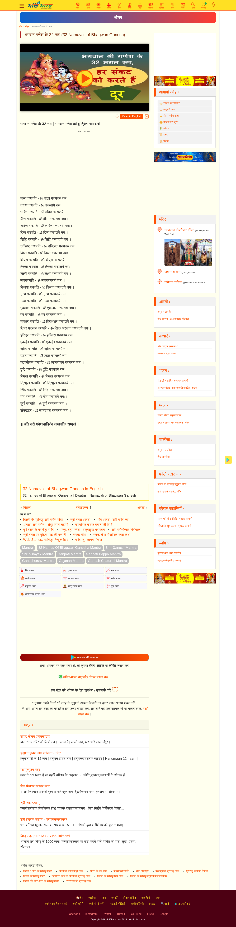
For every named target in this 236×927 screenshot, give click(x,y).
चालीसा (92, 897)
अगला (141, 507)
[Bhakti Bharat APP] (228, 459)
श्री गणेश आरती (80, 519)
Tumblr (121, 913)
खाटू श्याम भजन (75, 586)
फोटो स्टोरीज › (170, 474)
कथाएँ (114, 897)
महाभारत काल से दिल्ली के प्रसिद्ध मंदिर (71, 876)
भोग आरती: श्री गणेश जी (113, 519)
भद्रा (165, 134)
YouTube (136, 913)
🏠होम (79, 897)
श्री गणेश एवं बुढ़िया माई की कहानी (44, 535)
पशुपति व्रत (169, 109)
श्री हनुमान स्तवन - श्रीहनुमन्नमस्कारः (44, 819)
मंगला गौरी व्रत (170, 122)
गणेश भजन (116, 578)
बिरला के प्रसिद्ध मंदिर (34, 876)
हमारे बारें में (78, 903)
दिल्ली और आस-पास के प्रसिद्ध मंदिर (41, 881)
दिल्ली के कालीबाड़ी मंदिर (71, 871)
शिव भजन (29, 570)
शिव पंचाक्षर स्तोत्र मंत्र (35, 786)
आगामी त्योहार (169, 92)
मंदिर (162, 219)
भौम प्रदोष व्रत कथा (168, 346)
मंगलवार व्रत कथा (167, 353)
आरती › (164, 301)
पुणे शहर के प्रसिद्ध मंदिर (38, 529)
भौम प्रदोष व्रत (171, 115)
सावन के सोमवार (171, 103)
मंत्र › (28, 724)
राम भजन (115, 570)
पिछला (27, 507)
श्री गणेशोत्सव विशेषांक (126, 529)
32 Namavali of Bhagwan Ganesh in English (63, 488)
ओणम (118, 17)
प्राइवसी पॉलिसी (117, 903)
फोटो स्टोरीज (129, 897)
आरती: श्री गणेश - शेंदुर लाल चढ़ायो (45, 524)
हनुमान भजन (30, 586)
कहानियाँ (145, 897)
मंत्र (27, 26)
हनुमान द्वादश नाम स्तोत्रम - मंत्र (40, 753)
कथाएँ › (164, 336)
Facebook (74, 913)
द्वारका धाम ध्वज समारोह (169, 553)
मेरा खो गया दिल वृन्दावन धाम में (173, 380)
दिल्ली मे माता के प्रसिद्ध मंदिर (37, 871)
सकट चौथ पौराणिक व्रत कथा (111, 535)
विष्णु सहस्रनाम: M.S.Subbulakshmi (45, 836)
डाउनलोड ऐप (184, 903)
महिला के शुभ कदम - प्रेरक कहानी (174, 525)
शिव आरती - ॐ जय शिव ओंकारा (173, 319)
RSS (152, 903)
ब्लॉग (157, 897)
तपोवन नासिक (173, 282)
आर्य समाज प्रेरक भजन (35, 594)
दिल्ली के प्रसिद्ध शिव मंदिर (110, 876)
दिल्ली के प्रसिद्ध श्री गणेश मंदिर (43, 519)
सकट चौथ (79, 535)
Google (163, 913)
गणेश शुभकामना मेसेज (88, 540)
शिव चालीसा (164, 456)
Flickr (150, 913)
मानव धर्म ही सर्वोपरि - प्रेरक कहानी (175, 518)
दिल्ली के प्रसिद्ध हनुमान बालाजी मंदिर (148, 876)
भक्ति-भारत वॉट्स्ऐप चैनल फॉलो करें (85, 677)
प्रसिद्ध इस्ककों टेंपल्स (197, 871)
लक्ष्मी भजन (30, 578)
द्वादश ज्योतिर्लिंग (121, 871)
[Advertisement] (84, 456)
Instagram (91, 913)
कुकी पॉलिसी (137, 903)
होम (20, 26)
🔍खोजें (165, 903)
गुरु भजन (115, 586)
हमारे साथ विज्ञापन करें (56, 903)
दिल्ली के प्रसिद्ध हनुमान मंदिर (172, 484)
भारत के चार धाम (98, 871)
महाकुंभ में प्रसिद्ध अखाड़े (169, 560)
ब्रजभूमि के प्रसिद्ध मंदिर (167, 871)
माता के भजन (73, 578)
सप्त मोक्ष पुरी (142, 871)
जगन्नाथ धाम (172, 272)
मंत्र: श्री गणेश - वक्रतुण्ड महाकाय (83, 529)
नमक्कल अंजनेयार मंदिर (179, 230)
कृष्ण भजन (72, 570)
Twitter (107, 913)
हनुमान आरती (164, 311)
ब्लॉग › (164, 543)
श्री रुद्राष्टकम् (29, 803)
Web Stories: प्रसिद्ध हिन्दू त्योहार (45, 540)
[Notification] (213, 4)
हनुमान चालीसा (165, 449)
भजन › (164, 370)
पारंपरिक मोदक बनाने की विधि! (94, 524)
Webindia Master (137, 919)
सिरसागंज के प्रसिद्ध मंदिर (78, 881)
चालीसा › (165, 439)
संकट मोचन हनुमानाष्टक (35, 736)
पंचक (166, 141)
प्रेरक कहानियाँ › (171, 508)
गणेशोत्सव (82, 507)
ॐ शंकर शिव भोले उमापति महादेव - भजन (177, 388)
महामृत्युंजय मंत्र (30, 769)
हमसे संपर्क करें (96, 903)
